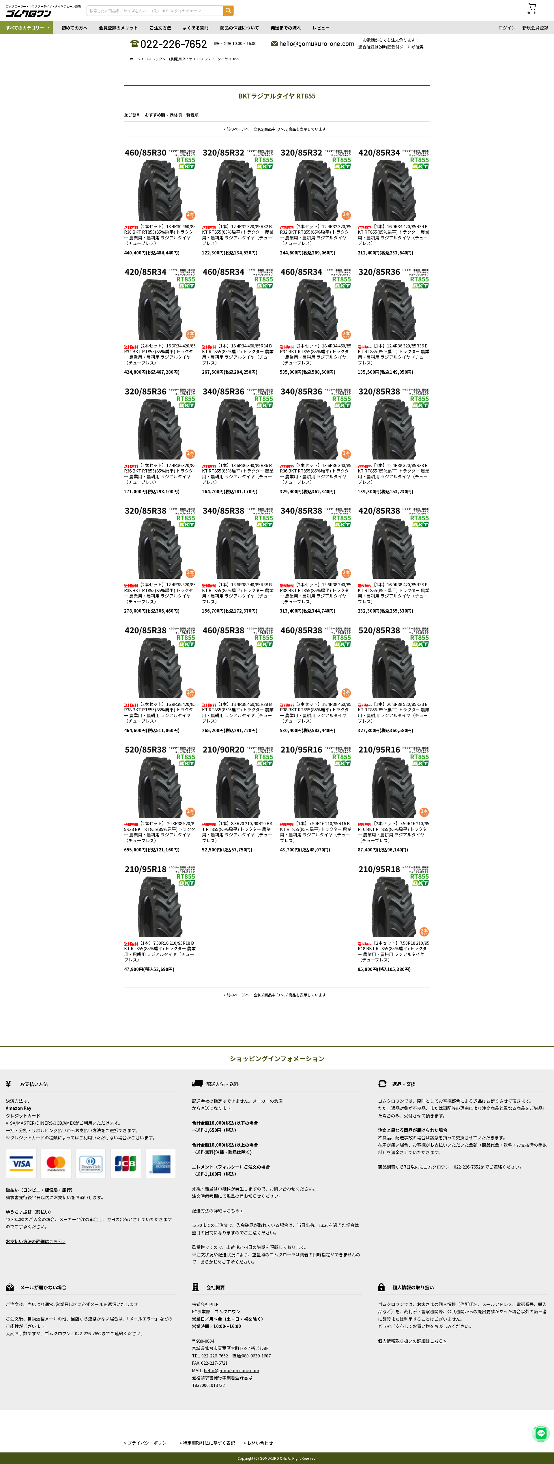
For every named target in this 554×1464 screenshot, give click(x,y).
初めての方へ (74, 28)
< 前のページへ (236, 129)
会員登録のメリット (118, 28)
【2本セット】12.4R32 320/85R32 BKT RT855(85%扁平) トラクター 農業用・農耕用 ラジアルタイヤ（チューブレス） (315, 234)
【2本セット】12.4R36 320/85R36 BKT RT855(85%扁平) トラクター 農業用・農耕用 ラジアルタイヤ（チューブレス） (160, 473)
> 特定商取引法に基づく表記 (207, 1443)
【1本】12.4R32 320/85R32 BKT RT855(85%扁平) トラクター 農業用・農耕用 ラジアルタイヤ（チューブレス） (238, 234)
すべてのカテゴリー (25, 28)
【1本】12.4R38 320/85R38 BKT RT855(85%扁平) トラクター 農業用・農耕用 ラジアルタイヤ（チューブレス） (393, 473)
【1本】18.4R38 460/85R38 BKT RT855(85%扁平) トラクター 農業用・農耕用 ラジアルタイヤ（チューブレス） (238, 712)
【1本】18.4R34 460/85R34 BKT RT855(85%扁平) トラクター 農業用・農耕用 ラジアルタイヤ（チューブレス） (238, 354)
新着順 (192, 115)
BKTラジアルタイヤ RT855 (218, 58)
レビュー (321, 28)
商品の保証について (239, 28)
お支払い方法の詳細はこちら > (35, 1241)
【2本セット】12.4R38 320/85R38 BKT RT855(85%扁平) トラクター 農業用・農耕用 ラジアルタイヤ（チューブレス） (160, 592)
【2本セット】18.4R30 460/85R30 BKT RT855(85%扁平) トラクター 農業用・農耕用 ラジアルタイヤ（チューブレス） (160, 234)
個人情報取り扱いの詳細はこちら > (412, 1341)
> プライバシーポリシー (147, 1443)
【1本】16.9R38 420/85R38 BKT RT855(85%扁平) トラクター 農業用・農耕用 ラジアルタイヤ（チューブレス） (393, 592)
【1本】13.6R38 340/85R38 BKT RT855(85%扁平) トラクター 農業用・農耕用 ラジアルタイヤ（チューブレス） (238, 592)
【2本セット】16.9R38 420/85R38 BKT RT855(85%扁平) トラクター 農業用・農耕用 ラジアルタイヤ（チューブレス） (160, 712)
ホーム (135, 58)
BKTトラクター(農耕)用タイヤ (168, 58)
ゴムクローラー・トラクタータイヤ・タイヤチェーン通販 (43, 6)
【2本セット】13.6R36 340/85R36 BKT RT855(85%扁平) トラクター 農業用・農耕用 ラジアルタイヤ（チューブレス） (315, 473)
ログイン (507, 28)
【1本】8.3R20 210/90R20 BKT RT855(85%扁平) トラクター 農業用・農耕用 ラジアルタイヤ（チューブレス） (237, 831)
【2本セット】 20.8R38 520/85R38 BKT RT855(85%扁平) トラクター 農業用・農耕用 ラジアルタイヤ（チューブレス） (159, 831)
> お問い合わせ (258, 1443)
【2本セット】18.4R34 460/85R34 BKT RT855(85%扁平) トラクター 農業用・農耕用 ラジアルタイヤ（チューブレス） (315, 354)
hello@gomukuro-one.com (316, 43)
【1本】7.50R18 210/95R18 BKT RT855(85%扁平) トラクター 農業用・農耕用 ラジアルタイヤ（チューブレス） (160, 951)
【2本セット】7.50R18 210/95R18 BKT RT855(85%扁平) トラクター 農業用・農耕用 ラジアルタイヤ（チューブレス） (393, 951)
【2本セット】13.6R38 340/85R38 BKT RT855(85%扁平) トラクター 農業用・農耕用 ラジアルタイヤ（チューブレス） (315, 592)
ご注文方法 (160, 28)
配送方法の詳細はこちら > (217, 1211)
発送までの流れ (286, 28)
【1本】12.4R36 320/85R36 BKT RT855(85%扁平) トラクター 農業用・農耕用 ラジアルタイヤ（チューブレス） (393, 354)
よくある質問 (196, 28)
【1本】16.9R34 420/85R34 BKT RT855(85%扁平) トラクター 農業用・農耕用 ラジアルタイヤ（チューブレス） (393, 234)
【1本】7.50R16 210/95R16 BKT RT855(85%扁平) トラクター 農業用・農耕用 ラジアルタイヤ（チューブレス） (315, 831)
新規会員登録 (535, 28)
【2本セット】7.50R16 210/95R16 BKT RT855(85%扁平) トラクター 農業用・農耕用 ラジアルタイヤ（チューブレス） (393, 831)
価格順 (176, 115)
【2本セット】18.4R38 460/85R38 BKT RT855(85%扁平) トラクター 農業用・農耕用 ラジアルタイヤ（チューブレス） (315, 712)
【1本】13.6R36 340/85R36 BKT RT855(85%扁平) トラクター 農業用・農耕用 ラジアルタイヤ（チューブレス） (238, 473)
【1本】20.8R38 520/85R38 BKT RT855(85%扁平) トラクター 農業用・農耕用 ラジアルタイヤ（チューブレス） (393, 712)
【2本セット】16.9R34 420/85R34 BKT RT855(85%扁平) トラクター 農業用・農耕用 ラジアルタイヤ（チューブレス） (160, 354)
